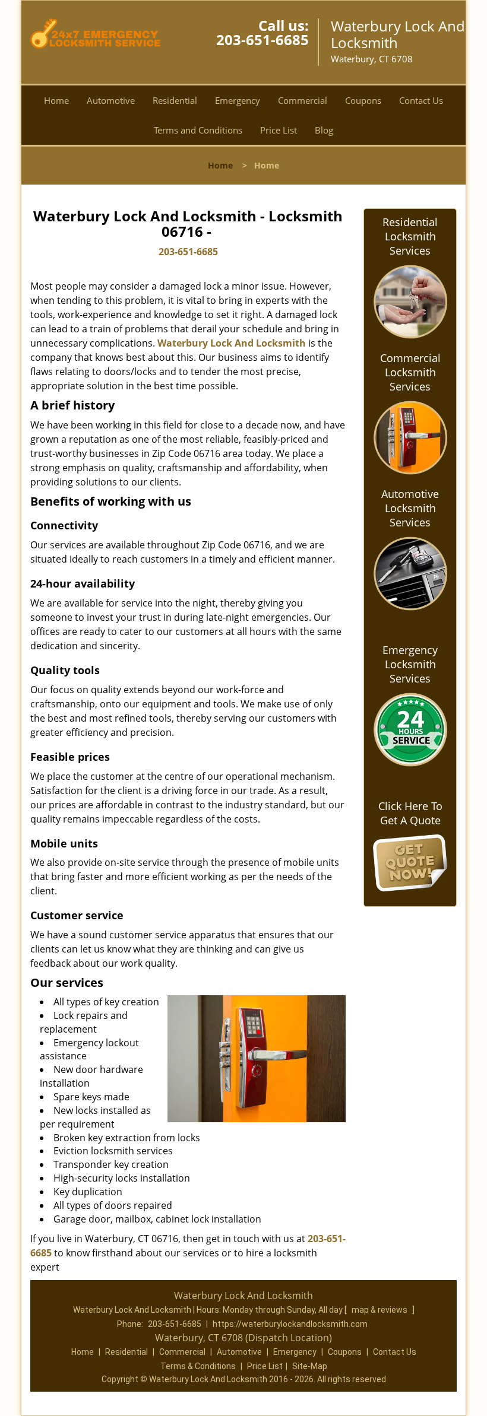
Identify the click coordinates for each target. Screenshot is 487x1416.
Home (56, 100)
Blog (324, 130)
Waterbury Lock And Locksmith (231, 343)
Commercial (302, 100)
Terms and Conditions (198, 130)
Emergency (237, 100)
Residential (175, 100)
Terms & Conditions (198, 1366)
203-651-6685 (262, 39)
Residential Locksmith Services (410, 236)
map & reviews (380, 1310)
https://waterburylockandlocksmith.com (290, 1324)
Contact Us (421, 100)
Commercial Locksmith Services (410, 372)
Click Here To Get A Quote (410, 813)
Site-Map (309, 1366)
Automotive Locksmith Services (410, 508)
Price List (278, 130)
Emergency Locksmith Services (410, 664)
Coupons (363, 100)
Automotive (111, 100)
